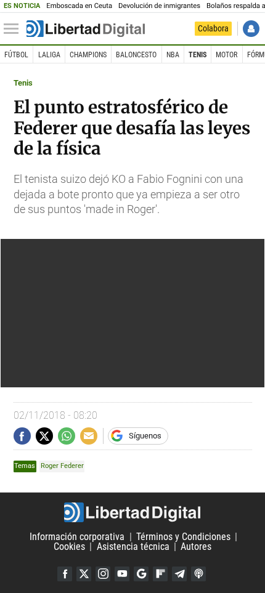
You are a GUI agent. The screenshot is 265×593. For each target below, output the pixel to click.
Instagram (103, 574)
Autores (196, 546)
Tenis (197, 54)
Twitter (83, 574)
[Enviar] (66, 436)
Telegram (179, 574)
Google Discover (141, 574)
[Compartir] (22, 436)
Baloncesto (136, 54)
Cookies (69, 546)
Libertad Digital (132, 512)
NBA (172, 54)
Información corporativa (77, 537)
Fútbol (16, 54)
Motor (226, 54)
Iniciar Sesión (251, 28)
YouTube (122, 574)
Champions (88, 54)
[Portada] (86, 29)
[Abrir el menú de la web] (14, 28)
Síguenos (145, 436)
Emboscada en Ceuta (79, 6)
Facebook (64, 574)
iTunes (198, 574)
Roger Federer (62, 466)
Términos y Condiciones (183, 537)
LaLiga (49, 54)
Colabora (213, 28)
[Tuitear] (44, 436)
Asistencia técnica (133, 546)
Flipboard (160, 574)
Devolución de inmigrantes (159, 6)
